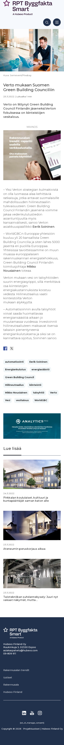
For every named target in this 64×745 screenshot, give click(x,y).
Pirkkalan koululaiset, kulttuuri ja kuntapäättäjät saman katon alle (26, 499)
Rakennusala (11, 684)
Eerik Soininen (38, 361)
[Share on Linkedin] (31, 348)
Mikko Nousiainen (16, 392)
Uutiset (7, 677)
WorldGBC (40, 400)
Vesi (7, 400)
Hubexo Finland (12, 692)
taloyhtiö (38, 392)
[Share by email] (37, 348)
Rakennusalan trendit (16, 670)
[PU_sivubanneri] (32, 179)
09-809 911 (9, 653)
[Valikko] (57, 22)
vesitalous (22, 400)
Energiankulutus (15, 369)
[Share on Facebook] (5, 348)
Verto (53, 392)
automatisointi (14, 361)
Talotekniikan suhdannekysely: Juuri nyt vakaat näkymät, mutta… (30, 598)
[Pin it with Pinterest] (24, 348)
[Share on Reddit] (18, 348)
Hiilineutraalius (14, 385)
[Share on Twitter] (12, 348)
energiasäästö (41, 369)
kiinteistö (35, 385)
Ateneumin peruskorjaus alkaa (24, 548)
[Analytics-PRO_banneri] (32, 437)
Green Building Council (19, 377)
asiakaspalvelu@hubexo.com (20, 650)
